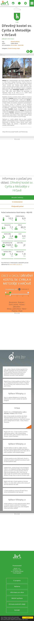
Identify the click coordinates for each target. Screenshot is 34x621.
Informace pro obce (17, 592)
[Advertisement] (17, 158)
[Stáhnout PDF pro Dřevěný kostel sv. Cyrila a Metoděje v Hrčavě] (27, 51)
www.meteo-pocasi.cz (15, 264)
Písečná (14, 311)
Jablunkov (16, 307)
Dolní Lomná (13, 304)
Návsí (24, 309)
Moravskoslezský (15, 41)
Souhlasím (28, 617)
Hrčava (21, 304)
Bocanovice (13, 302)
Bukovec (21, 302)
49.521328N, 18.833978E (17, 45)
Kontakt (17, 610)
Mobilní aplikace (17, 598)
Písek (20, 311)
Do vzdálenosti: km (11, 289)
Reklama (17, 586)
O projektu (17, 580)
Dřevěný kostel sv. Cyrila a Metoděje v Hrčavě (17, 30)
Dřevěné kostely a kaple (14, 48)
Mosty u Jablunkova (14, 309)
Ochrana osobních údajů (17, 604)
